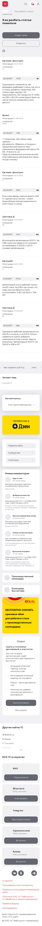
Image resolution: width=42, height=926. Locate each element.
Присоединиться (21, 819)
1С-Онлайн (8, 743)
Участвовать (21, 798)
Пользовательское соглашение (17, 885)
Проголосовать (21, 703)
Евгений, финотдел (12, 61)
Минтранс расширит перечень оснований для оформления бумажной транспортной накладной (20, 486)
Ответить (21, 43)
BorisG (5, 115)
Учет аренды (37, 367)
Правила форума (10, 904)
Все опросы (21, 710)
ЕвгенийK (7, 261)
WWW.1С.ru (8, 735)
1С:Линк (6, 739)
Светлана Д (8, 217)
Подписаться (21, 777)
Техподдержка (9, 908)
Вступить (21, 840)
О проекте (7, 881)
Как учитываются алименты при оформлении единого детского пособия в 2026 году (18, 540)
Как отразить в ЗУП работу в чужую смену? (15, 367)
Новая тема (21, 35)
